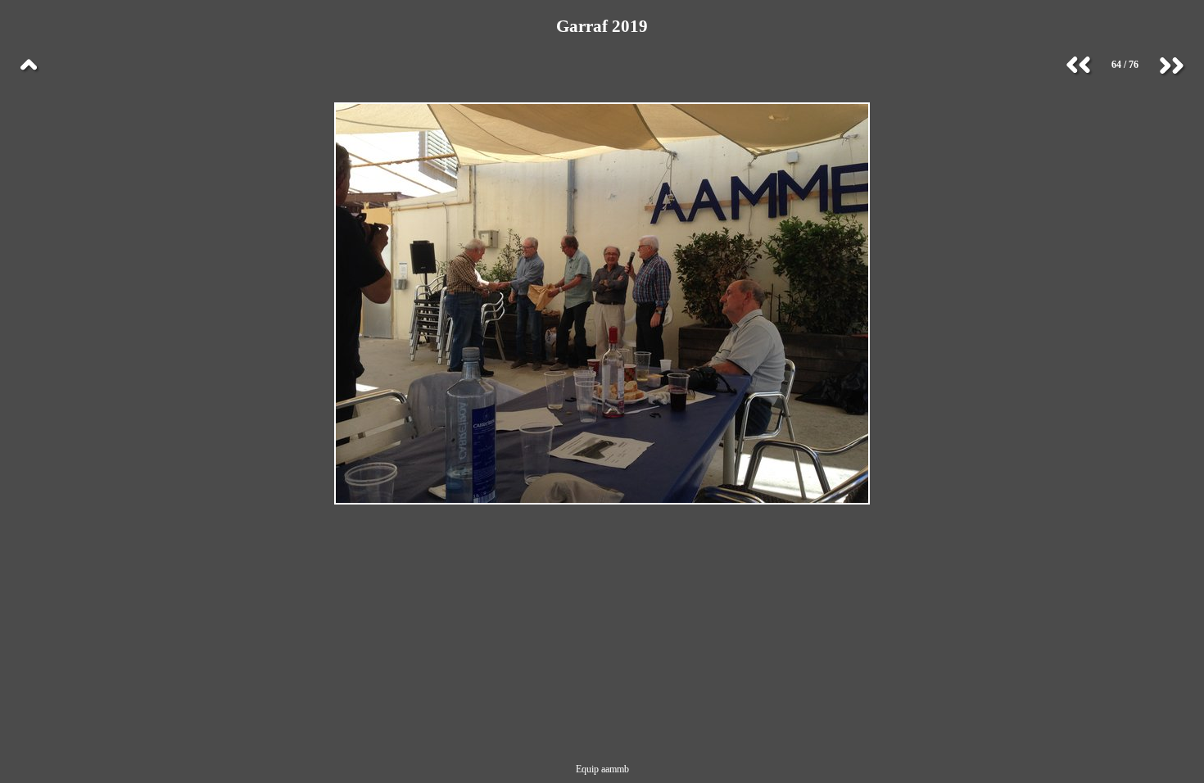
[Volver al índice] (28, 65)
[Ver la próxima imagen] (1171, 65)
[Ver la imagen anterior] (1078, 65)
